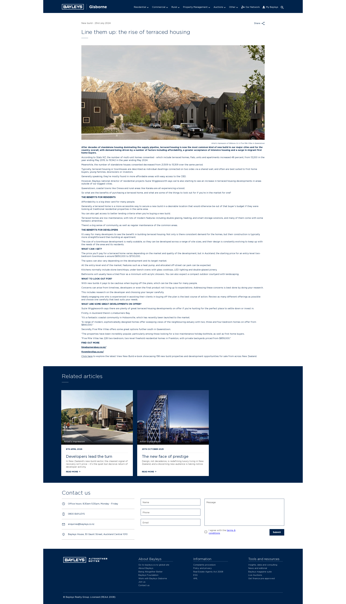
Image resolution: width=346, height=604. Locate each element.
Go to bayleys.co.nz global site (153, 564)
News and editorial (257, 568)
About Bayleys (145, 568)
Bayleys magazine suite (260, 571)
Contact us (143, 585)
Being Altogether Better (150, 571)
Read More (72, 471)
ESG (195, 575)
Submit (277, 532)
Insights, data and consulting (262, 564)
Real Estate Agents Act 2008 (208, 571)
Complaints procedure (204, 564)
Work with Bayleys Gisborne (152, 578)
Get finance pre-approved (261, 578)
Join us (141, 582)
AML (195, 578)
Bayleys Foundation (148, 575)
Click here (87, 356)
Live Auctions (255, 575)
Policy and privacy (202, 568)
